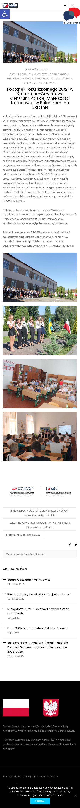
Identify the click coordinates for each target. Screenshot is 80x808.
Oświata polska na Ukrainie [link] (53, 78)
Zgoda (40, 801)
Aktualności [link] (18, 74)
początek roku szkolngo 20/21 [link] (23, 534)
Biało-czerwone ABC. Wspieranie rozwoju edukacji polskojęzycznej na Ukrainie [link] (39, 513)
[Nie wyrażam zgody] (75, 795)
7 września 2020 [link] (36, 69)
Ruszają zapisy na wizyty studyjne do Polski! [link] (39, 594)
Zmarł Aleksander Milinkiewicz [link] (29, 580)
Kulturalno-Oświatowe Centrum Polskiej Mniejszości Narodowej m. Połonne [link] (39, 525)
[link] (5, 14)
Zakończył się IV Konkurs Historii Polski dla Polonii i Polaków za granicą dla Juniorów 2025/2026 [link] (37, 647)
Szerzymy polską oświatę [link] (40, 83)
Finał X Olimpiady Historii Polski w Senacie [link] (37, 628)
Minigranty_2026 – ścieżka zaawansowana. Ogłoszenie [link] (38, 611)
